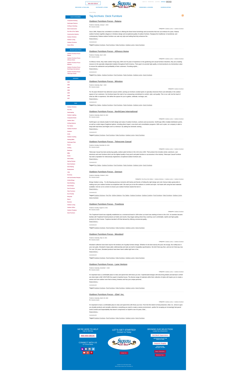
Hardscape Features (72, 23)
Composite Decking (72, 20)
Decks (68, 155)
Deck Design (70, 185)
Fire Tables (70, 126)
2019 (68, 93)
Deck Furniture (71, 212)
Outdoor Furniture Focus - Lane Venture (108, 264)
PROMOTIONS (151, 1)
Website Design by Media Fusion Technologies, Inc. (124, 366)
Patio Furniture (71, 191)
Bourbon (69, 202)
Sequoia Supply (95, 26)
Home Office (70, 45)
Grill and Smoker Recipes (73, 177)
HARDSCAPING (166, 7)
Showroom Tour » (160, 355)
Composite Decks (71, 117)
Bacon (69, 199)
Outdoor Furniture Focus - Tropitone (106, 204)
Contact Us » (124, 353)
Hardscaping (70, 112)
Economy (69, 174)
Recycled (69, 196)
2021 (68, 87)
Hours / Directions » (160, 351)
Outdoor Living (71, 39)
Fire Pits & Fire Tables (73, 31)
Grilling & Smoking (72, 26)
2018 (68, 95)
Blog (94, 12)
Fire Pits (69, 109)
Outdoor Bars (70, 120)
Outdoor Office (71, 207)
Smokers (69, 131)
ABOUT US (144, 1)
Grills (68, 134)
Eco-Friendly (70, 193)
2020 (68, 90)
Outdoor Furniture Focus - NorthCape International (74, 68)
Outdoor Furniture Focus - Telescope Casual (74, 72)
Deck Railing (70, 166)
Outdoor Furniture (72, 42)
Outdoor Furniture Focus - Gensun (105, 172)
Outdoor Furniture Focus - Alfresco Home (74, 59)
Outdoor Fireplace (72, 210)
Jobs (68, 172)
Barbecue (69, 150)
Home (90, 12)
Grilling (69, 147)
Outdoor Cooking (71, 136)
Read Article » (93, 38)
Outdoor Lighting (71, 115)
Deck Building (71, 183)
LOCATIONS (157, 1)
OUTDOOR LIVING (102, 7)
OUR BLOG (163, 1)
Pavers (69, 145)
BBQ (68, 153)
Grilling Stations (71, 123)
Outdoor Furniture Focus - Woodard (106, 234)
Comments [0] (92, 42)
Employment (70, 169)
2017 (68, 98)
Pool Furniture (71, 188)
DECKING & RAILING (82, 7)
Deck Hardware (71, 164)
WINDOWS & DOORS (146, 7)
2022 (68, 84)
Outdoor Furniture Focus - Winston (74, 63)
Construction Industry (73, 34)
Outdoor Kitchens (71, 37)
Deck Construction (72, 28)
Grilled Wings (70, 180)
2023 (68, 82)
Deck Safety (70, 158)
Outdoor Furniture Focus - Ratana (74, 54)
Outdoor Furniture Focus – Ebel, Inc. (106, 294)
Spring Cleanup (71, 161)
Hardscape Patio (71, 142)
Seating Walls (70, 139)
